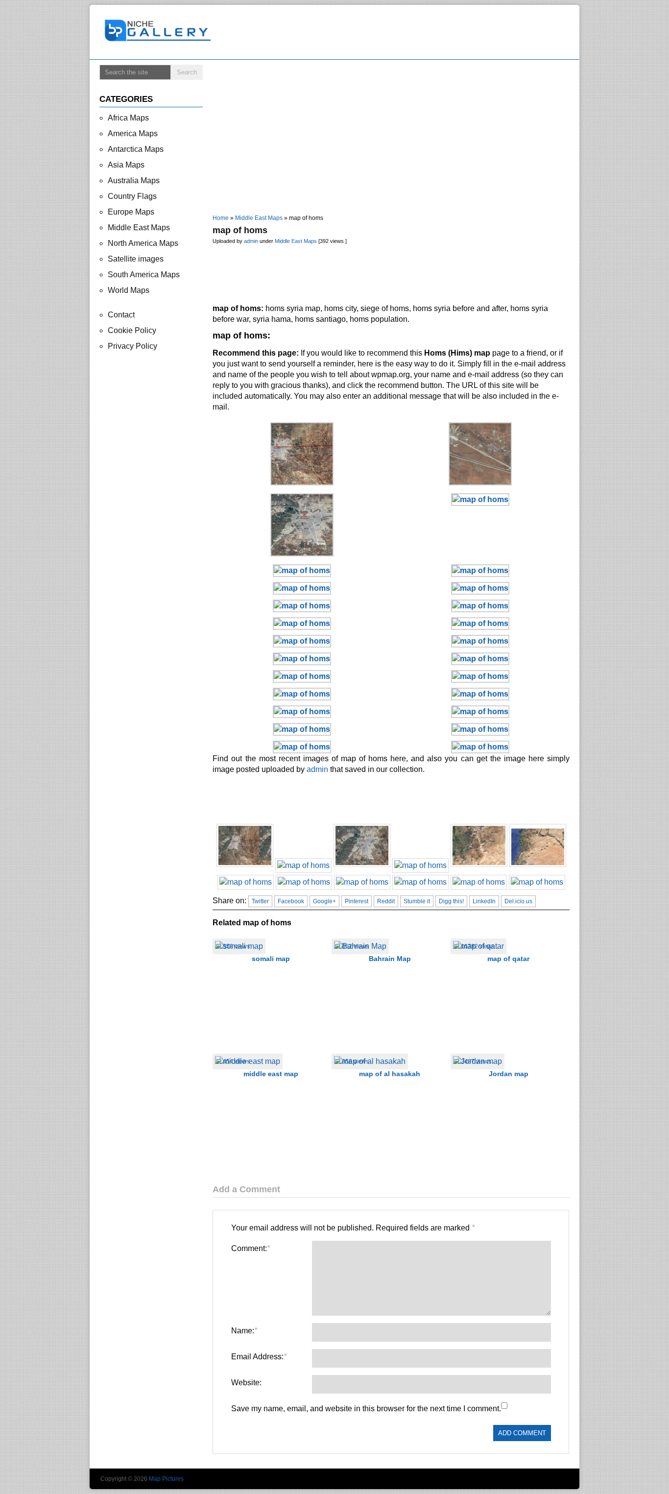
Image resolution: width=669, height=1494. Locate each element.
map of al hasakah (389, 1074)
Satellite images (136, 259)
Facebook (291, 901)
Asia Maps (126, 165)
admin (251, 241)
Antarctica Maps (136, 149)
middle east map (270, 1074)
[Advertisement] (395, 32)
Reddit (386, 901)
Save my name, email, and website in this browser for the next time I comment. (366, 1408)
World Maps (128, 290)
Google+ (324, 901)
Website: (246, 1382)
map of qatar (508, 959)
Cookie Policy (132, 330)
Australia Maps (134, 180)
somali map (271, 959)
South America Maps (144, 274)
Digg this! (451, 901)
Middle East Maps (259, 218)
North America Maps (143, 243)
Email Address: (259, 1356)
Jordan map (508, 1074)
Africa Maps (128, 118)
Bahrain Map (390, 959)
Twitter (260, 901)
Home (221, 218)
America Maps (133, 133)
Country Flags (132, 196)
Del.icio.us (518, 901)
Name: (244, 1330)
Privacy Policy (132, 346)
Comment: (250, 1248)
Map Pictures (166, 1478)
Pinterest (356, 901)
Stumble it (417, 901)
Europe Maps (131, 212)
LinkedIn (484, 901)
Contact (121, 315)
